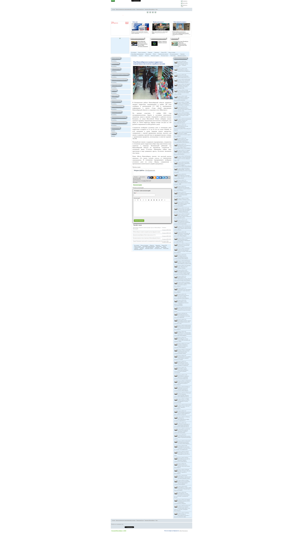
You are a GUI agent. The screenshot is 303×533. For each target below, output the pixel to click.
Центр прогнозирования (137, 38)
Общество (150, 52)
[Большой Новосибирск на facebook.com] (195, 10)
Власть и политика (142, 52)
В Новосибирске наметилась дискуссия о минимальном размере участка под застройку (180, 33)
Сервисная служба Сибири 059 (120, 74)
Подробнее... (114, 60)
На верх (136, 176)
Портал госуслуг (116, 101)
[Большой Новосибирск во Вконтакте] (195, 13)
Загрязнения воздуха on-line (158, 38)
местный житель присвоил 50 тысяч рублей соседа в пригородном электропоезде (151, 158)
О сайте (113, 9)
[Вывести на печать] (195, 5)
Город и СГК (163, 52)
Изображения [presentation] (150, 170)
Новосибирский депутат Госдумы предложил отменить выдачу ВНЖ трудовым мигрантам (143, 44)
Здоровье (141, 55)
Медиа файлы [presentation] (139, 170)
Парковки (182, 54)
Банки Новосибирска (117, 106)
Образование (148, 54)
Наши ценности (116, 58)
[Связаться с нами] (184, 6)
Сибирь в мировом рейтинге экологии (162, 42)
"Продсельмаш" (116, 69)
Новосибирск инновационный (137, 54)
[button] (135, 200)
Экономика (156, 52)
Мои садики (115, 95)
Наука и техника (172, 52)
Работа (154, 54)
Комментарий (137, 198)
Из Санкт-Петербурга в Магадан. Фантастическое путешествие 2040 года (183, 44)
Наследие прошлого (174, 54)
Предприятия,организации (119, 117)
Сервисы (114, 90)
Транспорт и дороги (155, 55)
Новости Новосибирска (180, 58)
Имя (135, 193)
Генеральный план (140, 9)
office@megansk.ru (183, 530)
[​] (152, 208)
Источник (135, 182)
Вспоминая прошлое (182, 55)
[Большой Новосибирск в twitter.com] (195, 7)
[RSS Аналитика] (195, 16)
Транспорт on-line (116, 85)
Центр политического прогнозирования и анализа (126, 9)
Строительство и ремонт (163, 54)
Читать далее (136, 167)
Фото (157, 9)
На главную (133, 52)
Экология (147, 55)
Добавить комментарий (137, 187)
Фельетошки (174, 38)
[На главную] (184, 1)
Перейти (113, 130)
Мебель (114, 133)
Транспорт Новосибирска (150, 9)
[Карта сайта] (184, 3)
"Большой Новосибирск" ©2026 (118, 530)
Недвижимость (116, 128)
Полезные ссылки (116, 112)
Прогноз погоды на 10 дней (119, 79)
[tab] (139, 170)
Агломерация (134, 55)
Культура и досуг (164, 55)
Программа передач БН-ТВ (119, 122)
